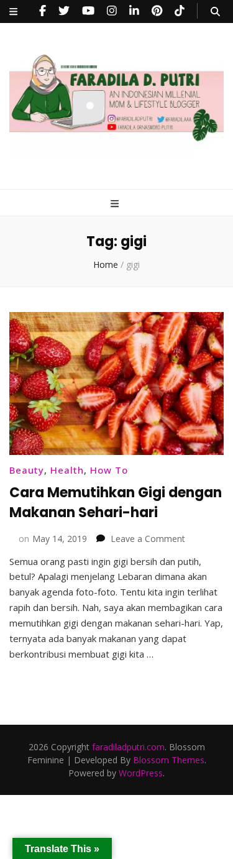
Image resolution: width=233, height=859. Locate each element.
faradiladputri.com (128, 747)
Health (67, 470)
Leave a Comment (148, 538)
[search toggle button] (215, 11)
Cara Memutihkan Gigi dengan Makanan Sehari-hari (115, 502)
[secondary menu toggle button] (13, 11)
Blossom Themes (168, 760)
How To (109, 470)
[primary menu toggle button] (116, 203)
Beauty (26, 470)
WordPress (141, 773)
